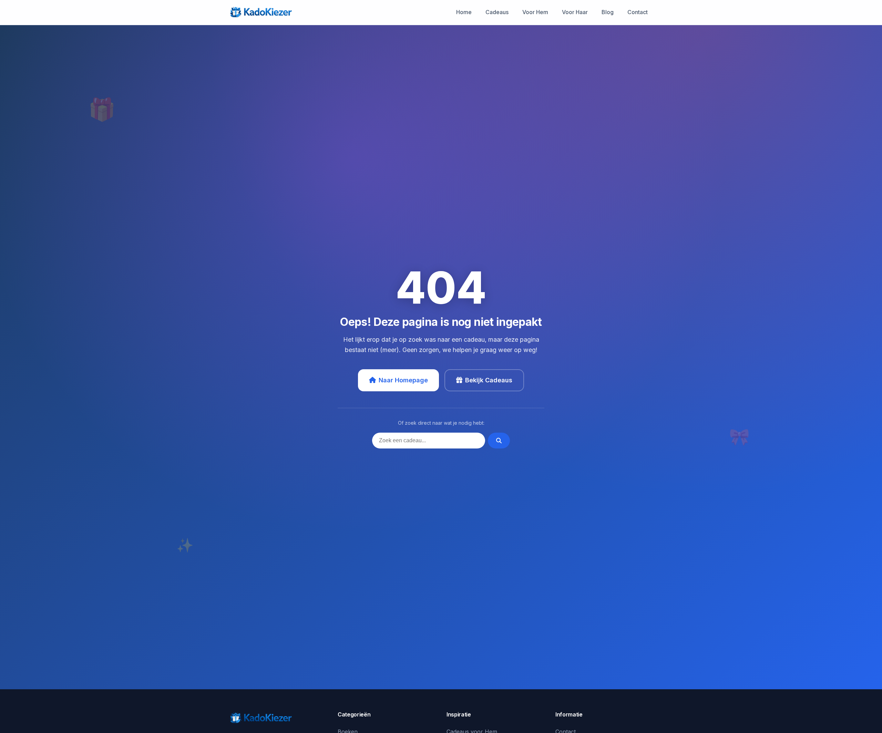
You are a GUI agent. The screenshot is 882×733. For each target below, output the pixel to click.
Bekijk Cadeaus (488, 380)
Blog (608, 12)
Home (464, 12)
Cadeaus (497, 12)
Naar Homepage (403, 380)
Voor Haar (575, 12)
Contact (637, 12)
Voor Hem (535, 12)
